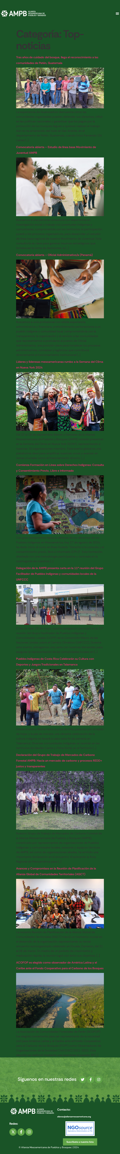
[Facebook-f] (90, 1079)
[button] (117, 13)
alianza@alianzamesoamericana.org (74, 1116)
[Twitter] (82, 1079)
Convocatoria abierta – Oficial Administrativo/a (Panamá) (54, 255)
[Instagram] (98, 1079)
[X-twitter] (13, 1132)
